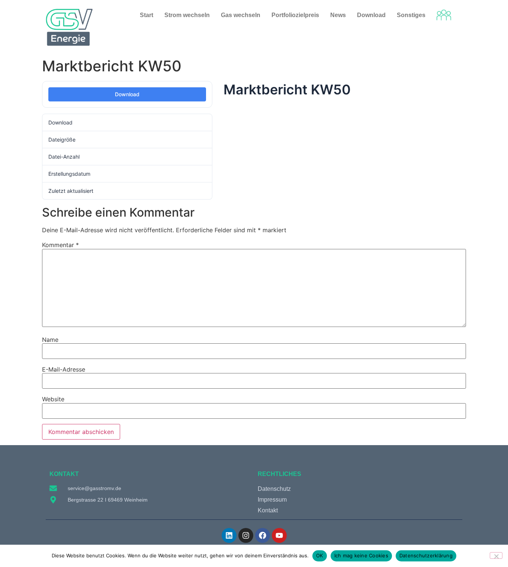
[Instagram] (245, 535)
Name (50, 340)
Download (127, 94)
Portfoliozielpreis (295, 15)
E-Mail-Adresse (63, 369)
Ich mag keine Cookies (361, 555)
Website (53, 399)
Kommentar (60, 245)
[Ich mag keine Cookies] (496, 555)
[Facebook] (262, 535)
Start (146, 15)
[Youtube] (279, 535)
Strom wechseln (187, 15)
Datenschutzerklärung (426, 555)
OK (319, 555)
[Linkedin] (229, 535)
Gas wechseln (240, 15)
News (338, 15)
